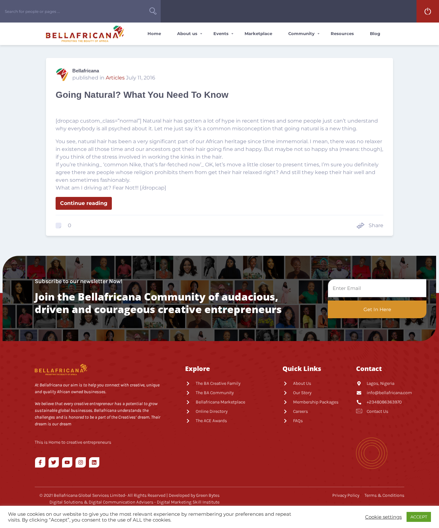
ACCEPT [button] (418, 516)
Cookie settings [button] (383, 517)
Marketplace (258, 33)
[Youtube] (67, 462)
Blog (375, 33)
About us (187, 33)
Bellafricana (85, 70)
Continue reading (83, 203)
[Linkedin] (94, 462)
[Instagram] (81, 462)
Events (220, 33)
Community (301, 33)
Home (154, 33)
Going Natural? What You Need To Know (142, 95)
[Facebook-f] (40, 462)
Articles (115, 78)
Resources (342, 33)
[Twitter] (54, 462)
